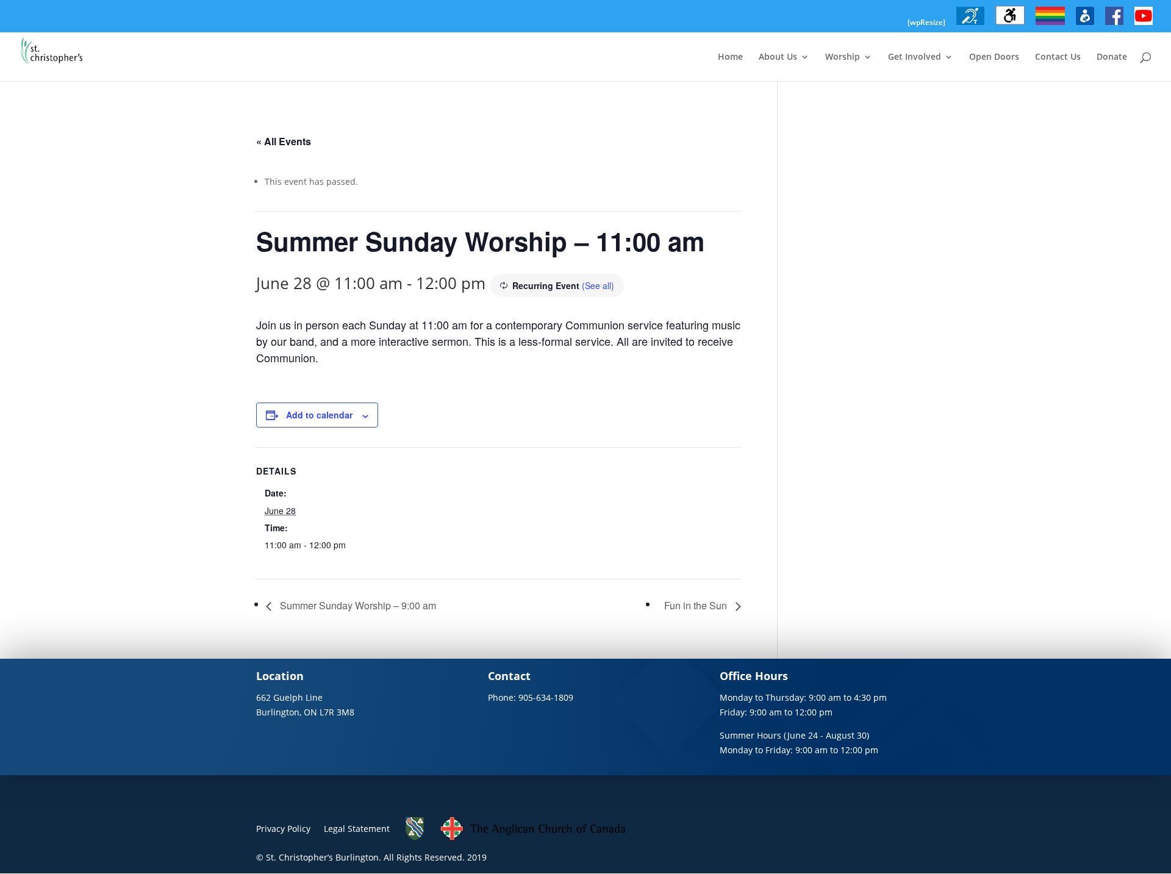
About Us (778, 57)
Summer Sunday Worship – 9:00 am (357, 605)
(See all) (598, 285)
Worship (842, 57)
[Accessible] (1010, 25)
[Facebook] (1114, 25)
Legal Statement (357, 828)
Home (730, 57)
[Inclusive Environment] (1050, 25)
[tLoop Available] (970, 25)
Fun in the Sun (696, 605)
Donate (1112, 57)
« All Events (283, 141)
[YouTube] (1143, 25)
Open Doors (994, 57)
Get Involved (914, 57)
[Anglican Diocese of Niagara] (415, 837)
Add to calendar (319, 415)
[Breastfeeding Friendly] (1085, 25)
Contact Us (1058, 57)
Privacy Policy (283, 828)
